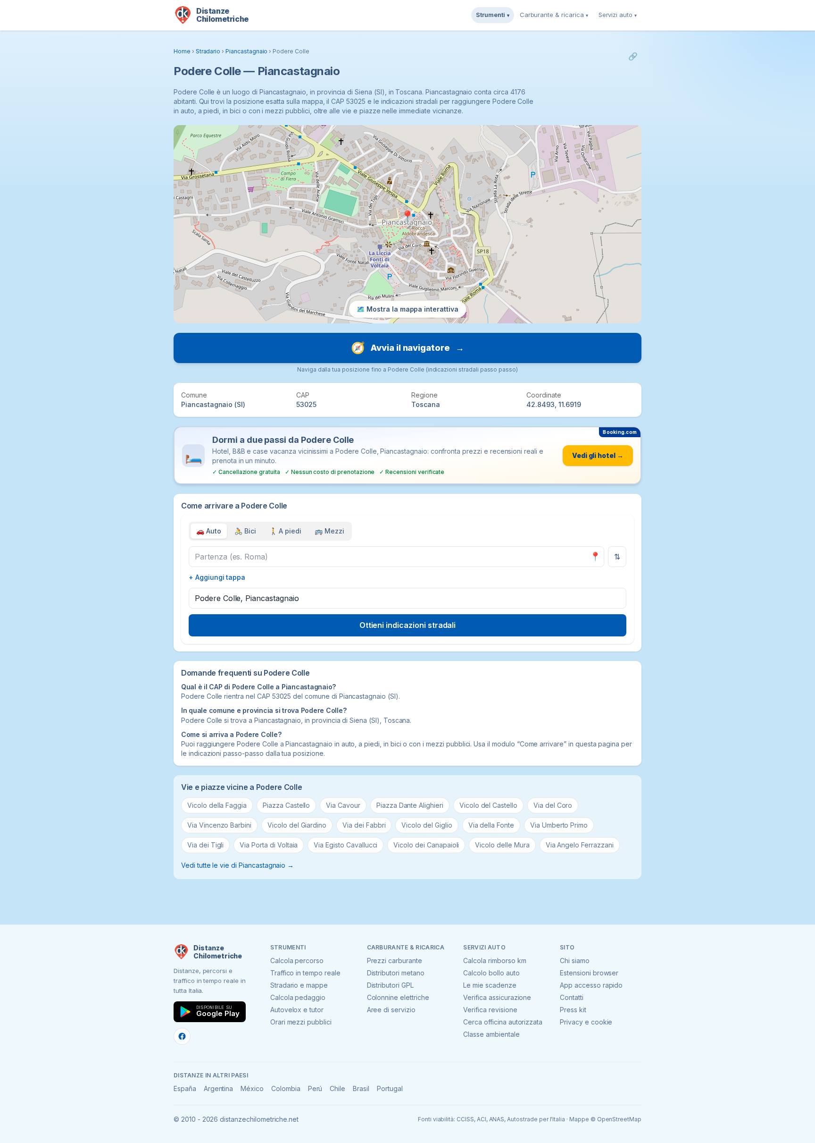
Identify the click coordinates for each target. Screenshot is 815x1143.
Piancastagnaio (246, 51)
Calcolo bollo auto (491, 973)
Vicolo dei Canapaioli (426, 845)
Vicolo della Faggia (217, 805)
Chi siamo (575, 961)
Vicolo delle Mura (502, 845)
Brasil (361, 1088)
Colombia (285, 1088)
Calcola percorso (297, 961)
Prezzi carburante (394, 961)
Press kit (573, 1010)
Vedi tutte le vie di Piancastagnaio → (237, 865)
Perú (315, 1088)
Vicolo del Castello (488, 805)
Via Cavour (343, 805)
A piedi (285, 531)
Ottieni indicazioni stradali (407, 625)
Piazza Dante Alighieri (409, 805)
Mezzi (329, 531)
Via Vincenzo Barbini (219, 825)
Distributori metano (395, 973)
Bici (245, 531)
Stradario (208, 51)
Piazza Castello (286, 805)
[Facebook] (182, 1036)
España (185, 1088)
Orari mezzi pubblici (301, 1022)
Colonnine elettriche (398, 997)
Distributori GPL (390, 985)
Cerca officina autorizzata (502, 1022)
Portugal (390, 1088)
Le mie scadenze (489, 985)
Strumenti (492, 14)
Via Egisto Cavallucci (345, 845)
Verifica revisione (490, 1010)
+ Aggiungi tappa (217, 577)
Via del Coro (552, 805)
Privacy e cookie (586, 1022)
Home (182, 51)
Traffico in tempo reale (305, 973)
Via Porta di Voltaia (269, 845)
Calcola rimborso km (494, 961)
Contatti (571, 997)
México (252, 1088)
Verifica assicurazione (497, 997)
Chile (337, 1088)
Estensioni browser (589, 973)
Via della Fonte (491, 825)
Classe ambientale (491, 1034)
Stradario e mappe (299, 985)
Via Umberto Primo (559, 825)
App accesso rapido (591, 985)
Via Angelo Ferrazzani (580, 845)
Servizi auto (618, 14)
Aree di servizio (391, 1010)
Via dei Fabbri (363, 825)
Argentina (218, 1088)
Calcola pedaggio (297, 997)
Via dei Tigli (205, 845)
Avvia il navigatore (407, 348)
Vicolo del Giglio (426, 825)
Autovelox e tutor (297, 1010)
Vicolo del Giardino (296, 825)
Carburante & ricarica (554, 14)
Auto (208, 531)
